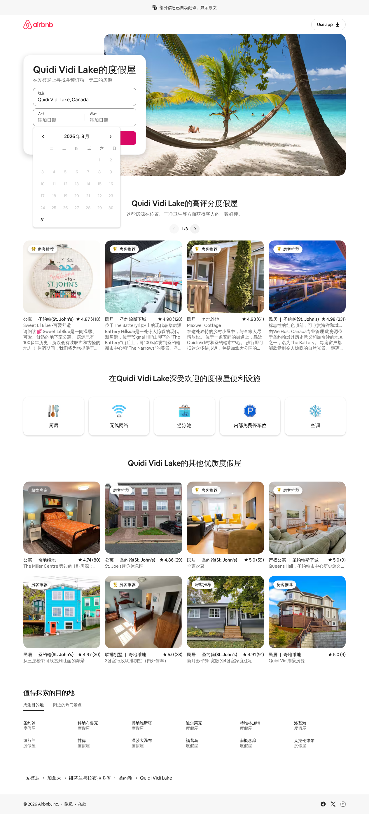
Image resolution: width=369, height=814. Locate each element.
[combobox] (85, 99)
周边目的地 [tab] (33, 704)
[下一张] (195, 228)
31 (43, 219)
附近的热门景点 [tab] (67, 704)
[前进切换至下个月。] (110, 136)
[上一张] (174, 228)
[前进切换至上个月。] (43, 136)
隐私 (68, 804)
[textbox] (59, 119)
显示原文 (208, 7)
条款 (82, 804)
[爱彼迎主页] (38, 24)
